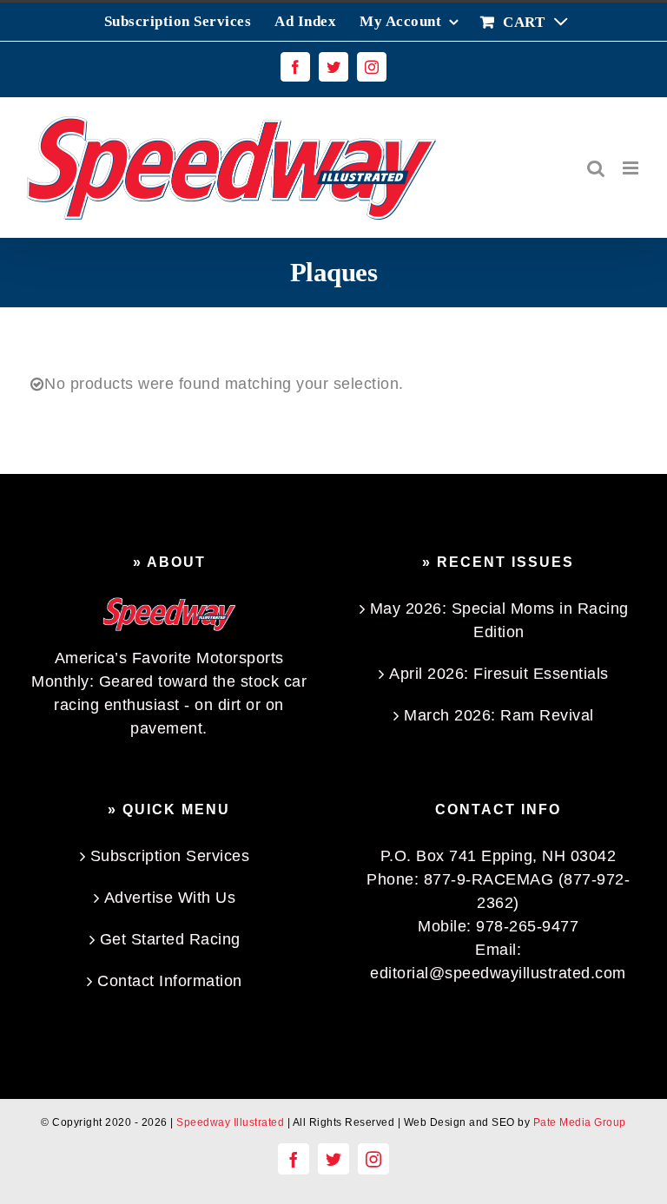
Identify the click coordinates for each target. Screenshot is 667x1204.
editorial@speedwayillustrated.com (498, 973)
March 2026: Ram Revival (499, 715)
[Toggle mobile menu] (632, 168)
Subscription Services (170, 856)
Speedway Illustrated (230, 1122)
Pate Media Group (579, 1122)
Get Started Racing (170, 939)
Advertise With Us (170, 897)
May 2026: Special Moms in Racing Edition (499, 620)
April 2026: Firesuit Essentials (499, 673)
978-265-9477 (527, 926)
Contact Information (169, 981)
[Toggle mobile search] (596, 168)
